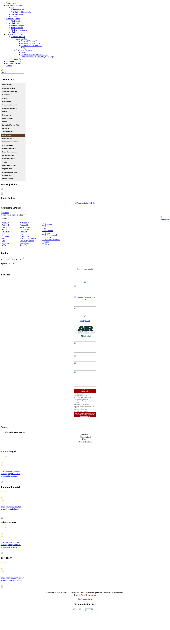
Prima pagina (7, 85)
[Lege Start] (85, 321)
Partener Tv (24, 229)
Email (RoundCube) (9, 165)
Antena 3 (5, 227)
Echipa (4, 112)
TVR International (49, 235)
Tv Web (45, 244)
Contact (5, 162)
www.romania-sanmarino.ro (12, 580)
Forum (4, 122)
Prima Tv (23, 232)
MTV (4, 245)
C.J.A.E (5, 98)
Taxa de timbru (7, 132)
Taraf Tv (23, 245)
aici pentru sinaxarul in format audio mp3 (87, 415)
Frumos (85, 435)
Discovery (6, 232)
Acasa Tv (5, 223)
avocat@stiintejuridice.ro (11, 545)
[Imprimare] (165, 219)
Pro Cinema (24, 236)
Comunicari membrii (9, 105)
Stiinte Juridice (7, 179)
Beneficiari (6, 95)
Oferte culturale (7, 145)
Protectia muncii (8, 155)
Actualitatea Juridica (9, 172)
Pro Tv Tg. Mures (27, 241)
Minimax (5, 243)
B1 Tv (4, 229)
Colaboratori (6, 101)
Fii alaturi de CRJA (9, 118)
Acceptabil (86, 437)
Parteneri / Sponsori (9, 148)
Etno (3, 234)
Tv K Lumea (25, 227)
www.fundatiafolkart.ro (10, 509)
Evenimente (6, 115)
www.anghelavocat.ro (9, 476)
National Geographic (28, 225)
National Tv (24, 223)
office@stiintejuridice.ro (10, 542)
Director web (6, 175)
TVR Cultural (47, 231)
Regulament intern (8, 159)
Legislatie (5, 128)
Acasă (3, 215)
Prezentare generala (9, 152)
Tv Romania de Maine (51, 240)
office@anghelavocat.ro (10, 471)
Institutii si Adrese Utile (10, 125)
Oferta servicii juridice (10, 142)
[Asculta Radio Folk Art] (85, 203)
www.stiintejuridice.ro (9, 547)
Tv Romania (47, 224)
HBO (4, 238)
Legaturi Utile (7, 169)
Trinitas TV (46, 237)
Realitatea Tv (25, 243)
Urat (84, 439)
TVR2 (44, 228)
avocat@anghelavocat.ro (10, 474)
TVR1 (44, 226)
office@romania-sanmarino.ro (13, 578)
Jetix (3, 241)
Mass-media (6, 135)
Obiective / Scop (8, 138)
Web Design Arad (88, 595)
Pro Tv (22, 234)
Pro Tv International (28, 238)
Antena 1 (5, 225)
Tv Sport (45, 242)
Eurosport (5, 236)
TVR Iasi (46, 233)
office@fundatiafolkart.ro (11, 507)
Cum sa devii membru (10, 108)
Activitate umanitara (9, 91)
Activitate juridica (8, 88)
